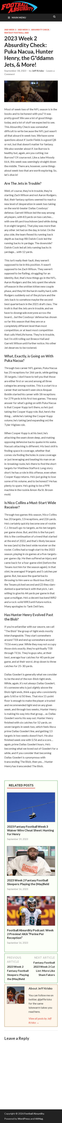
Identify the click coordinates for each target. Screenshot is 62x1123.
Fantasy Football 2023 (16, 33)
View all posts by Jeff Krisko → (40, 1020)
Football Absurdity (34, 1113)
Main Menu (19, 17)
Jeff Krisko (38, 70)
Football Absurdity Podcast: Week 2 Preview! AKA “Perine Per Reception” (30, 934)
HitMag (39, 1118)
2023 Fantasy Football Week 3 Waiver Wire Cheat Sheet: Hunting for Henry (30, 830)
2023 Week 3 (23, 30)
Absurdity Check (40, 30)
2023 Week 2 (10, 30)
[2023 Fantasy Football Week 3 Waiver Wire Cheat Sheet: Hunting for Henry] (31, 822)
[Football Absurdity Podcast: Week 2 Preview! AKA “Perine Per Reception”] (31, 926)
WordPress (24, 1118)
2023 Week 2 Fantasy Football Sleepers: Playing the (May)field (28, 882)
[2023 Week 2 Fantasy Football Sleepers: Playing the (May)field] (31, 876)
